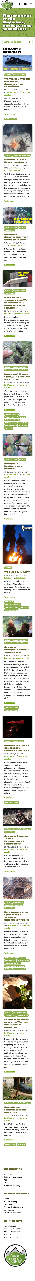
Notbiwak (10, 958)
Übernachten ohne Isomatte (15, 966)
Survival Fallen (23, 423)
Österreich (25, 607)
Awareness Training (13, 414)
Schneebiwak (21, 958)
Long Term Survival (13, 420)
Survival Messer (9, 293)
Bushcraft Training (12, 607)
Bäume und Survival (11, 227)
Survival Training (22, 643)
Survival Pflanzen (22, 1015)
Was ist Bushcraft (12, 610)
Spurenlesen (11, 423)
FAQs (6, 1183)
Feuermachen (11, 1144)
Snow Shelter (11, 960)
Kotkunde (22, 417)
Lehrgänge (8, 1204)
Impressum (8, 1174)
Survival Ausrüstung (19, 75)
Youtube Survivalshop (12, 1229)
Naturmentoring (10, 643)
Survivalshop (9, 1210)
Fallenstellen (11, 417)
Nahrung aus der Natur (20, 367)
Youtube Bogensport (12, 1231)
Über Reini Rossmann (12, 1213)
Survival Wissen (9, 230)
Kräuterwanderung (11, 1237)
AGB (5, 1180)
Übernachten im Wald (13, 963)
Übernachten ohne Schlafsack (16, 969)
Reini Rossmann (12, 92)
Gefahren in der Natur (19, 1012)
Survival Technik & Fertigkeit (21, 155)
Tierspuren (24, 425)
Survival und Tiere (10, 370)
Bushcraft (8, 75)
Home (6, 1199)
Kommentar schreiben (12, 170)
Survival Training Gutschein (14, 1207)
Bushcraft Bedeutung (13, 604)
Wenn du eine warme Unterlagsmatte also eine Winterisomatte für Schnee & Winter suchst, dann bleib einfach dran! (17, 104)
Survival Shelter (24, 960)
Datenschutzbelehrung (13, 1177)
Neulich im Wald (18, 902)
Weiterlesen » (9, 114)
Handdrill (22, 1144)
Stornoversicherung (12, 1185)
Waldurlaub (8, 1234)
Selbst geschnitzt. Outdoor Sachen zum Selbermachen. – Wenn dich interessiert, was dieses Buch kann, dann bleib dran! (16, 254)
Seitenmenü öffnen (12, 42)
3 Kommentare (20, 578)
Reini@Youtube (10, 1226)
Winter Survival (11, 119)
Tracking (9, 428)
